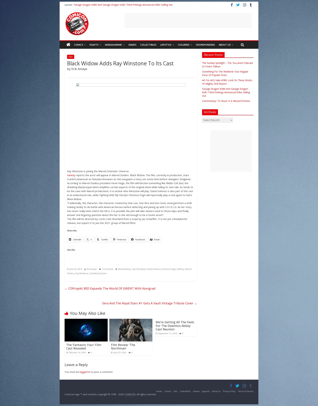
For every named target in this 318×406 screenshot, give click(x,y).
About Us (225, 44)
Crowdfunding (205, 44)
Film (71, 56)
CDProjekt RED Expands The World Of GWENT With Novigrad (110, 288)
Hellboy (180, 269)
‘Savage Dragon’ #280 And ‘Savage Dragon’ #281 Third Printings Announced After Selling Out (123, 4)
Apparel (206, 391)
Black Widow (124, 269)
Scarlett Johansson (97, 273)
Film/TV (94, 44)
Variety (71, 175)
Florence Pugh (168, 269)
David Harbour (154, 269)
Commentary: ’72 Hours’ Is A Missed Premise (226, 100)
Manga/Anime (113, 44)
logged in (85, 371)
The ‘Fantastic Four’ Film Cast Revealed (83, 346)
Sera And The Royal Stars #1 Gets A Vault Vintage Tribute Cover (149, 303)
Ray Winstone (81, 273)
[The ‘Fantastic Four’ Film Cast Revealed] (86, 321)
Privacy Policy (229, 391)
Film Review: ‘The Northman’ (123, 346)
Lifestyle (165, 44)
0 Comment (107, 269)
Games (132, 44)
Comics (78, 44)
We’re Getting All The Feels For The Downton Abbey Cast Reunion (175, 325)
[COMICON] (77, 13)
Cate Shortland (138, 269)
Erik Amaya (91, 269)
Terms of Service (245, 391)
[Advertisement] (188, 20)
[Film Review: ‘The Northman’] (130, 321)
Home (159, 391)
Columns (183, 44)
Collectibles (148, 44)
